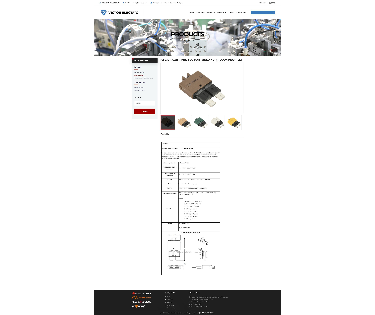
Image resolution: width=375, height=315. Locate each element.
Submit (145, 111)
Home (183, 40)
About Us (169, 299)
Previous (156, 123)
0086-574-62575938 (112, 3)
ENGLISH (262, 3)
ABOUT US (200, 12)
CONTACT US (241, 12)
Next (248, 123)
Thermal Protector (139, 90)
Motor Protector (139, 87)
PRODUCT (210, 12)
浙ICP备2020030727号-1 (207, 313)
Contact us (170, 308)
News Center (170, 305)
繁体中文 (272, 3)
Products (169, 302)
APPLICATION (222, 12)
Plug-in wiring (138, 75)
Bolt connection (139, 72)
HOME (192, 12)
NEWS (232, 12)
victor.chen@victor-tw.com (138, 3)
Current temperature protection (143, 78)
